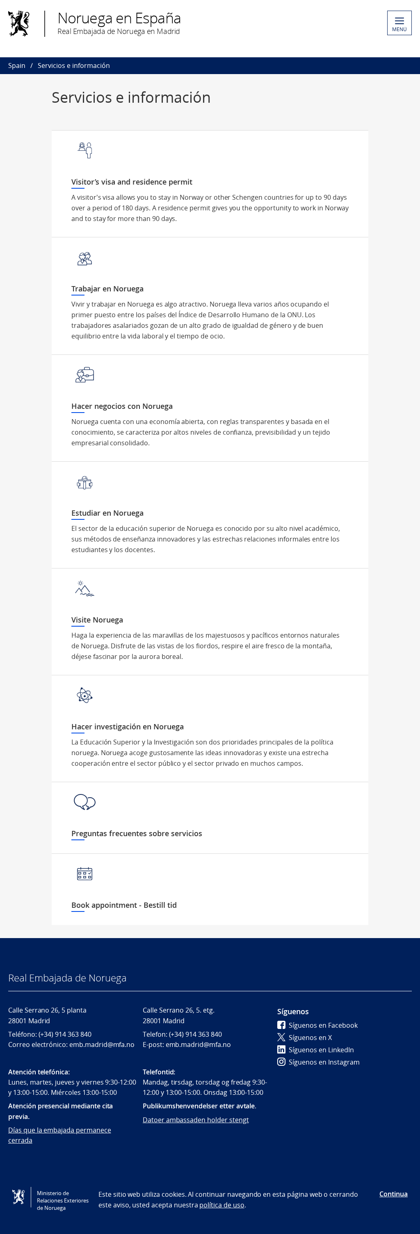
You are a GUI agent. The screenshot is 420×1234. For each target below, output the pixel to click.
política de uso (221, 1204)
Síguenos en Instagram (324, 1062)
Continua (393, 1193)
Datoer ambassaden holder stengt (196, 1119)
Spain (16, 65)
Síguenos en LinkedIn (321, 1049)
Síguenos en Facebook (323, 1025)
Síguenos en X (310, 1037)
